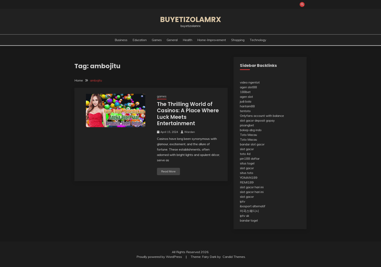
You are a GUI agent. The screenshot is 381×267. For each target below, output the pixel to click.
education (140, 40)
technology (258, 40)
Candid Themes (234, 257)
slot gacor (247, 149)
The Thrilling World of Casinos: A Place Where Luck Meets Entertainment (188, 114)
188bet (245, 92)
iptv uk (244, 216)
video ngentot (250, 82)
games (157, 40)
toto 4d (245, 154)
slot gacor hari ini (252, 187)
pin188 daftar (250, 158)
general (172, 40)
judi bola (245, 101)
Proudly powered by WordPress (160, 257)
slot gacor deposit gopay (257, 120)
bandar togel (249, 220)
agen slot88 (248, 87)
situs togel (247, 163)
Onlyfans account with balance (262, 116)
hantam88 (247, 106)
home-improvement (211, 40)
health (187, 40)
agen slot (246, 97)
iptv (242, 201)
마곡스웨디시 (249, 211)
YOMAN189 (248, 178)
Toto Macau (248, 135)
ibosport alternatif (252, 206)
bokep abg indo (251, 130)
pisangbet (247, 125)
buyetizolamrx (190, 19)
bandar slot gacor (252, 144)
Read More (168, 171)
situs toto (246, 173)
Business (121, 40)
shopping (237, 40)
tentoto (245, 111)
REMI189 (247, 182)
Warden (189, 132)
